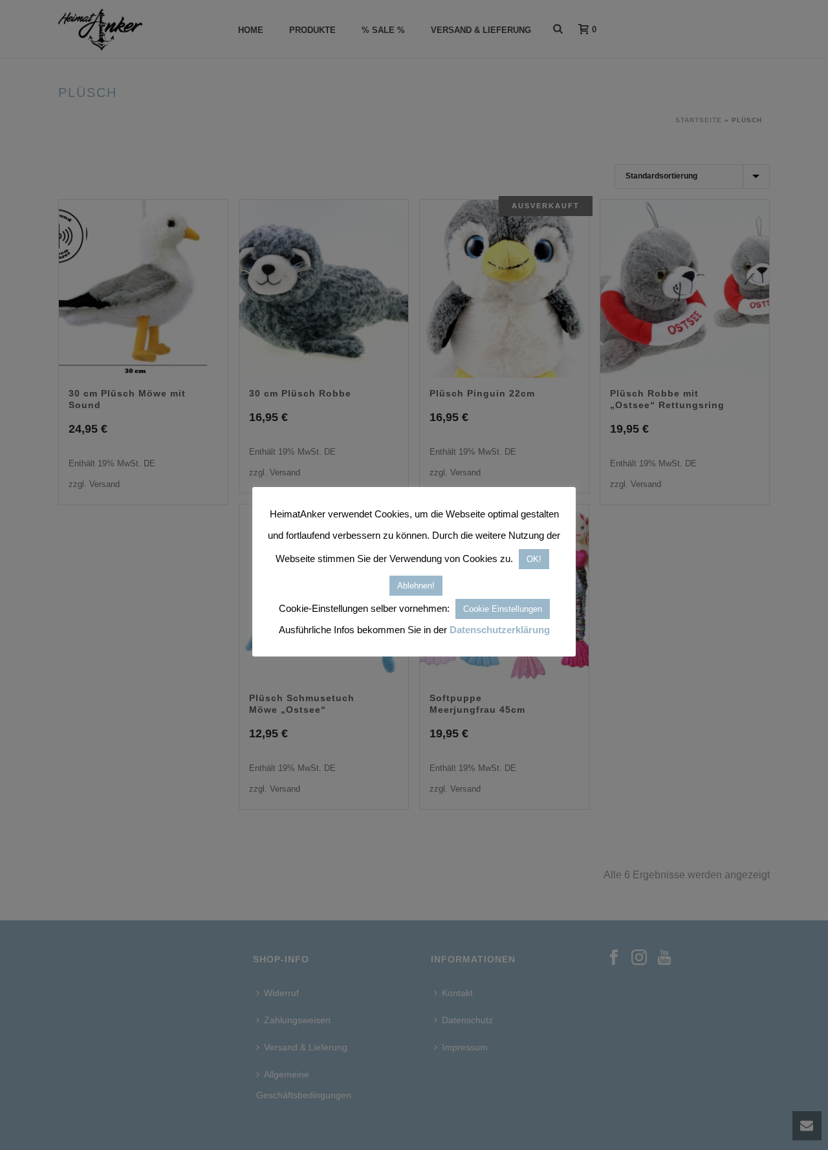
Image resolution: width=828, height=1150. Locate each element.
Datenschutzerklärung (500, 629)
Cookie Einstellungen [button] (502, 609)
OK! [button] (534, 559)
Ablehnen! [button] (416, 586)
